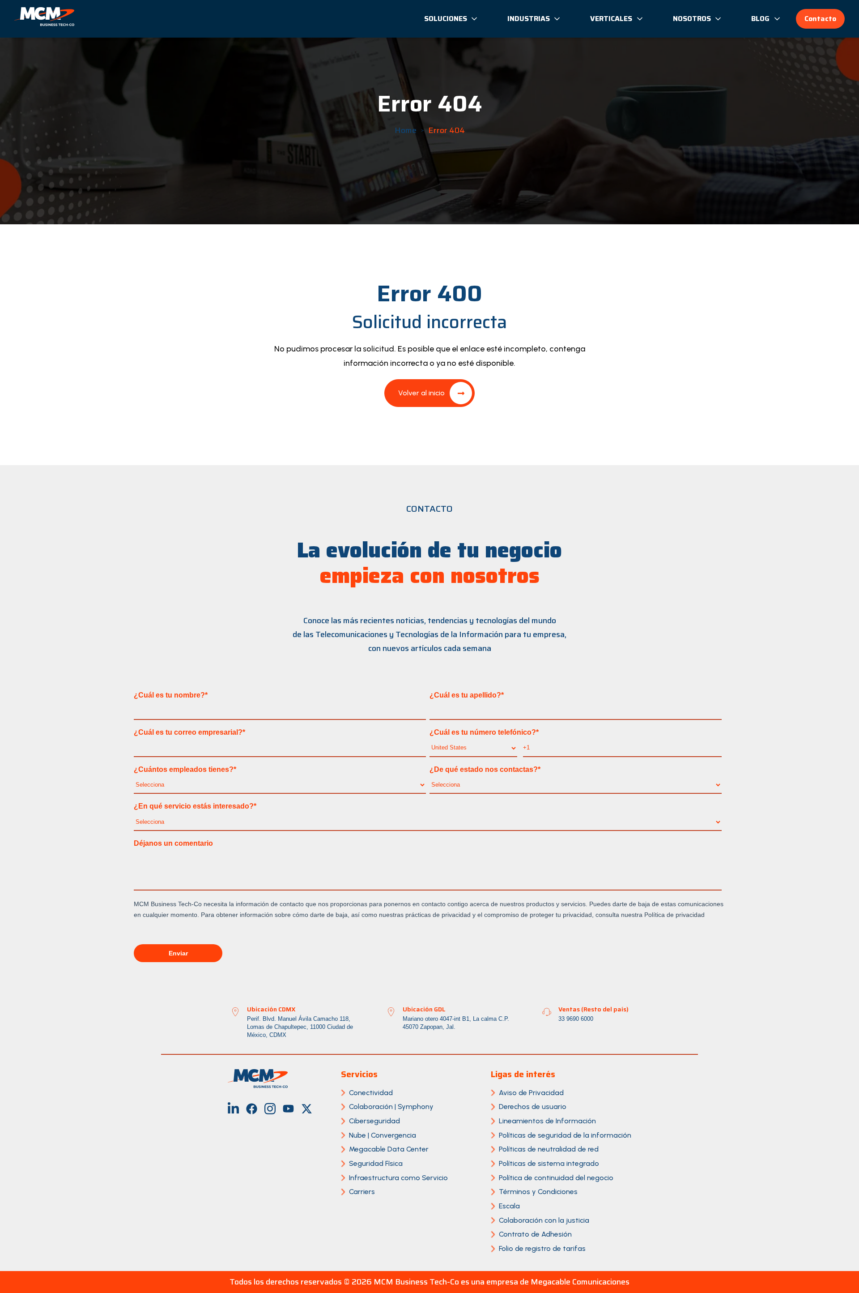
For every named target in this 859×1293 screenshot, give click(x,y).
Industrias (528, 18)
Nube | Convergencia (382, 1135)
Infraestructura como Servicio (398, 1177)
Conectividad (371, 1092)
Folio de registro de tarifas (542, 1248)
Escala (509, 1206)
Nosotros (692, 18)
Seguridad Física (376, 1163)
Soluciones (445, 18)
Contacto (820, 18)
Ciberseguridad (374, 1121)
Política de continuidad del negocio (556, 1177)
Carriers (362, 1191)
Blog (760, 18)
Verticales (611, 18)
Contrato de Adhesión (535, 1234)
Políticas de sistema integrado (549, 1163)
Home (406, 130)
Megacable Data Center (389, 1149)
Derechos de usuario (532, 1106)
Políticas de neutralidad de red (549, 1149)
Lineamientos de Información (547, 1121)
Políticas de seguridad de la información (565, 1135)
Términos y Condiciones (538, 1191)
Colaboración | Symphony (391, 1106)
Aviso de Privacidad (531, 1092)
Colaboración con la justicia (544, 1220)
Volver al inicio (421, 393)
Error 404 (446, 130)
